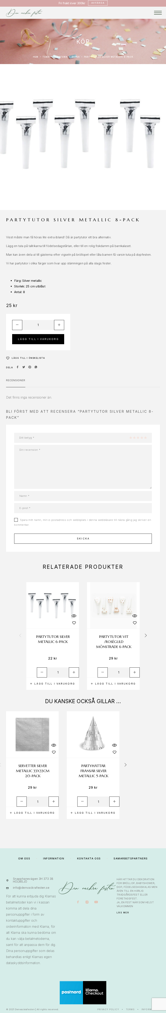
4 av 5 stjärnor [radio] (141, 437)
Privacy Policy (108, 1009)
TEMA (46, 57)
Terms (130, 1009)
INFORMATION (53, 858)
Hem (35, 57)
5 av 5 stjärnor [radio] (145, 437)
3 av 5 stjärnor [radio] (137, 437)
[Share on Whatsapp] (36, 367)
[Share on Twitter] (24, 367)
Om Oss (24, 858)
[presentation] (20, 636)
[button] (52, 684)
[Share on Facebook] (18, 367)
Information (151, 1009)
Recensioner (15, 380)
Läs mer (123, 912)
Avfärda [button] (98, 3)
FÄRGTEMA (60, 57)
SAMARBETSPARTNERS (131, 858)
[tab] (15, 382)
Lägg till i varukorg (38, 339)
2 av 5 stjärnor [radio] (134, 437)
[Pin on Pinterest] (30, 367)
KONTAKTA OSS (89, 858)
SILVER (76, 57)
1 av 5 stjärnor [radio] (130, 437)
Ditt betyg (26, 437)
